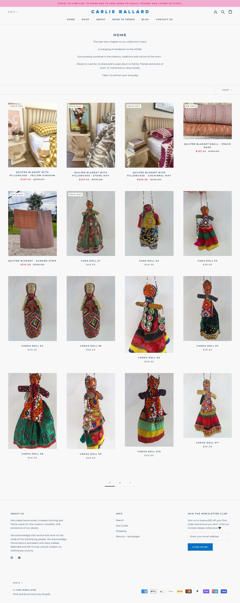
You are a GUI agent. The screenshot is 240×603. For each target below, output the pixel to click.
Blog (145, 19)
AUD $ (11, 12)
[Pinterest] (19, 557)
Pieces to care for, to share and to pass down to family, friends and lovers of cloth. (120, 3)
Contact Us (164, 19)
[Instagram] (12, 557)
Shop (85, 19)
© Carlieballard (24, 590)
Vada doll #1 (91, 261)
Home (71, 19)
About (100, 19)
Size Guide (122, 525)
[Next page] (130, 483)
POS (15, 594)
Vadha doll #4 (32, 346)
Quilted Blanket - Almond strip (32, 261)
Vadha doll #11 (207, 442)
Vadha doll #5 (91, 346)
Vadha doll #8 (32, 454)
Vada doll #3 (207, 261)
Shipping (121, 531)
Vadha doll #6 (149, 357)
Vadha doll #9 (91, 454)
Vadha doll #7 (207, 346)
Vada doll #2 (149, 261)
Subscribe (200, 547)
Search (120, 520)
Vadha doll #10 (149, 451)
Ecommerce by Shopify (37, 594)
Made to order (123, 19)
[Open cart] (230, 12)
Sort (226, 90)
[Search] (223, 11)
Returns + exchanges (128, 536)
